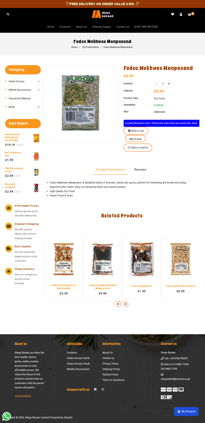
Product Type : (131, 98)
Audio (11, 106)
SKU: (126, 111)
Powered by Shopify (61, 417)
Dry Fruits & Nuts (90, 47)
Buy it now (135, 139)
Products (72, 352)
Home (74, 47)
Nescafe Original (10, 186)
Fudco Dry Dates (141, 286)
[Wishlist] (172, 14)
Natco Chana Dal (13, 154)
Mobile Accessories (19, 89)
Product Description (110, 169)
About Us (107, 352)
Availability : (130, 104)
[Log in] (181, 14)
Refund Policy (110, 374)
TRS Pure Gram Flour (14, 170)
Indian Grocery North (78, 358)
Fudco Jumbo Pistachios (180, 286)
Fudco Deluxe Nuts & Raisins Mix (63, 287)
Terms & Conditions (113, 379)
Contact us (108, 358)
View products (23, 395)
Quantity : (129, 83)
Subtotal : (129, 90)
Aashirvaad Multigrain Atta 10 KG (12, 137)
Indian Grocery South (78, 363)
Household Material (19, 98)
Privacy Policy (110, 363)
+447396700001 (178, 358)
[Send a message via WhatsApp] (7, 416)
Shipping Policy (111, 369)
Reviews (140, 169)
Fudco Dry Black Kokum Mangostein (102, 287)
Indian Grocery (16, 81)
